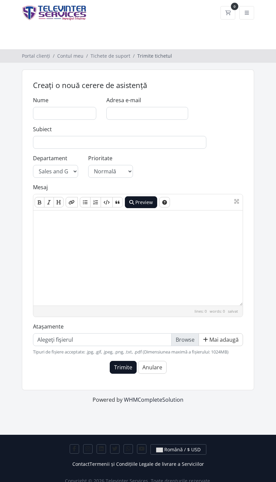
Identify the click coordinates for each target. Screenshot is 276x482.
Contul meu (70, 56)
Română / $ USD (182, 449)
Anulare (152, 367)
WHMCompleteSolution (153, 399)
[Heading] (59, 202)
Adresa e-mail (123, 100)
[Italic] (49, 202)
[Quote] (117, 202)
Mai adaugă (223, 339)
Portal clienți (36, 56)
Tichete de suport (110, 56)
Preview (143, 202)
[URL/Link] (72, 202)
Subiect (42, 129)
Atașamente (48, 326)
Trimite (123, 367)
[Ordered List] (95, 202)
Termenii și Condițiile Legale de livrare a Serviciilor (147, 464)
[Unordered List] (85, 202)
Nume (40, 100)
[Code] (107, 202)
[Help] (164, 202)
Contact (81, 464)
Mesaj (40, 187)
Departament (50, 158)
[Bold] (39, 202)
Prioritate (100, 158)
